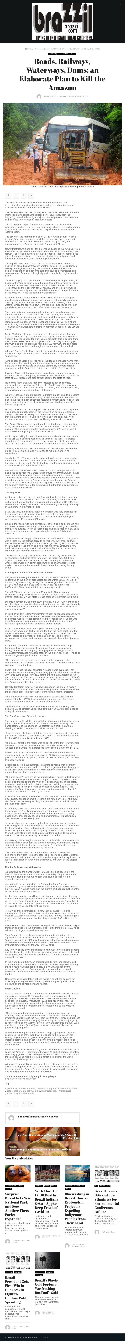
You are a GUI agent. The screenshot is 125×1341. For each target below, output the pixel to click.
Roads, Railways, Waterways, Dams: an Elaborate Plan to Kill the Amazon (67, 49)
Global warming (31, 1091)
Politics (18, 1272)
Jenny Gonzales (18, 1241)
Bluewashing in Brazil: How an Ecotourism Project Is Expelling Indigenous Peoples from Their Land (77, 1208)
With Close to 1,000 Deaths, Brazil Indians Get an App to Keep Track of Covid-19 (46, 1201)
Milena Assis (107, 1231)
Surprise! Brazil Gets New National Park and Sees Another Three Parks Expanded (17, 1206)
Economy (29, 49)
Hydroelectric (48, 1091)
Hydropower (64, 1091)
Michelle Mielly (78, 1245)
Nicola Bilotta (47, 1312)
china (32, 1088)
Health (53, 1186)
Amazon (23, 1088)
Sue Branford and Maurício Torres (60, 97)
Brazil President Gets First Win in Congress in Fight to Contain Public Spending (17, 1289)
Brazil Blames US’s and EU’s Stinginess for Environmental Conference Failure (106, 1201)
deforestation (14, 1091)
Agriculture (11, 1088)
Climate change (45, 1088)
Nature (72, 54)
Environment (63, 54)
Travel (8, 1189)
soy (32, 1093)
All (96, 1186)
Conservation (62, 1088)
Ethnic (46, 1186)
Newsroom (46, 1236)
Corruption (40, 1272)
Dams (74, 1088)
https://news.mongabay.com (20, 1079)
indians (11, 1093)
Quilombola (22, 1093)
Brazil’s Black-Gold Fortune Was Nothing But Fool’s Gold (46, 1286)
